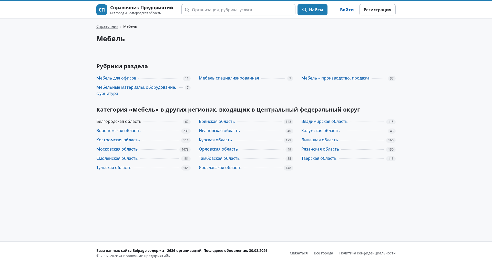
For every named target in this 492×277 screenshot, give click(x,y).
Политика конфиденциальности (367, 253)
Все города (323, 253)
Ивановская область (219, 130)
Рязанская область (320, 149)
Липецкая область (319, 140)
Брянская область (217, 121)
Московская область (117, 149)
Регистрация (377, 10)
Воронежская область (118, 130)
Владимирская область (324, 121)
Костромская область (118, 140)
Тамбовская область (219, 158)
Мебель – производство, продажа (335, 78)
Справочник (107, 26)
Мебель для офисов (116, 78)
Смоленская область (117, 158)
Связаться (299, 253)
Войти (347, 10)
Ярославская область (220, 167)
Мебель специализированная (229, 78)
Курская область (215, 140)
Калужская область (320, 130)
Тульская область (113, 167)
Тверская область (319, 158)
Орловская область (218, 149)
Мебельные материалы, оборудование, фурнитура (136, 90)
